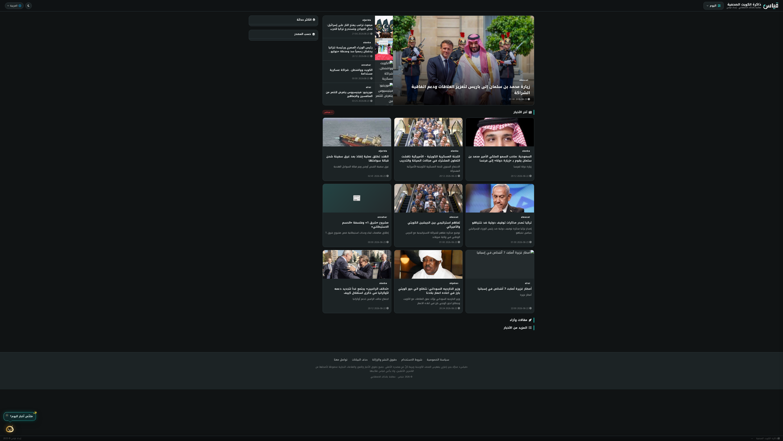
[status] (16, 416)
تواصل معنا (340, 360)
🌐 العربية (15, 5)
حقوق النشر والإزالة (384, 360)
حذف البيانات (360, 360)
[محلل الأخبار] (10, 429)
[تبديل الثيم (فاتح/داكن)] (28, 5)
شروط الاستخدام (411, 360)
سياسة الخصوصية (438, 360)
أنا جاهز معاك (18, 416)
